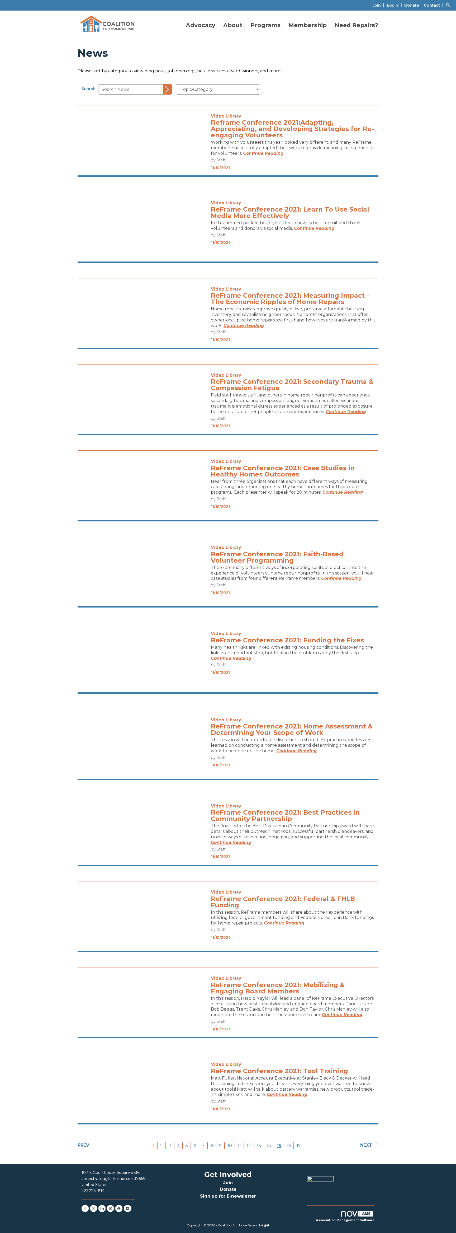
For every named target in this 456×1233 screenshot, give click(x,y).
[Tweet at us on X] (93, 1208)
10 (229, 1145)
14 (269, 1145)
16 (289, 1145)
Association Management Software (345, 1220)
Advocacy (200, 25)
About (233, 25)
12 (249, 1145)
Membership (307, 25)
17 (299, 1145)
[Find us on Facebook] (85, 1208)
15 (279, 1145)
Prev (83, 1145)
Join (228, 1182)
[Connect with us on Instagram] (110, 1208)
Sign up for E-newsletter (228, 1196)
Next (366, 1145)
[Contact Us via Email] (127, 1208)
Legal (264, 1225)
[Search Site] (449, 5)
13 (259, 1145)
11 (239, 1145)
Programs (265, 25)
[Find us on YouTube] (118, 1208)
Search (89, 88)
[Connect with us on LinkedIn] (102, 1208)
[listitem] (379, 5)
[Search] (167, 89)
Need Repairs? (356, 25)
